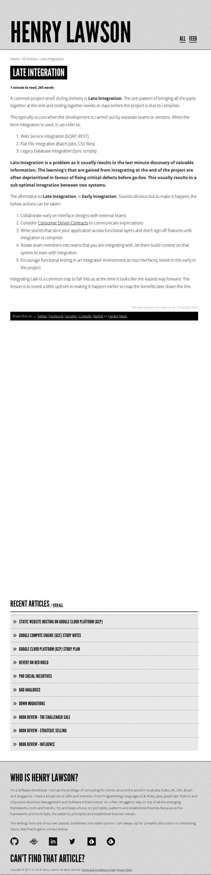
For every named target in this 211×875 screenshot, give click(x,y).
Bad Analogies (29, 690)
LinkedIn (85, 316)
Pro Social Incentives (35, 676)
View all (58, 605)
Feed (193, 38)
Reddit (98, 316)
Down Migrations (32, 704)
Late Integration (39, 73)
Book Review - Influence (37, 744)
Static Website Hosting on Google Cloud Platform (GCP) (61, 622)
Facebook (56, 316)
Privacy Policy (125, 869)
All (183, 38)
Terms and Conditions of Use (99, 869)
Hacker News (117, 316)
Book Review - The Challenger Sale (44, 717)
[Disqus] (104, 384)
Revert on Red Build (33, 662)
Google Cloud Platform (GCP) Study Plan (49, 649)
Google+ (71, 316)
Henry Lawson (70, 32)
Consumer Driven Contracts (63, 223)
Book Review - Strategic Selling (43, 731)
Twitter (42, 316)
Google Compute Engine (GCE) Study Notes (50, 635)
